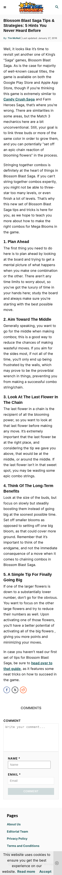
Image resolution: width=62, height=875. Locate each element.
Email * (14, 774)
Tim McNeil (14, 38)
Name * (14, 758)
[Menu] (5, 7)
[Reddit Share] (23, 690)
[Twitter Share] (15, 690)
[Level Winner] (31, 7)
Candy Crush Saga (19, 99)
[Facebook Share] (6, 690)
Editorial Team (17, 831)
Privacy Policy (17, 838)
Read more (26, 871)
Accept (45, 871)
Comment (12, 720)
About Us (14, 824)
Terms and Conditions (23, 846)
